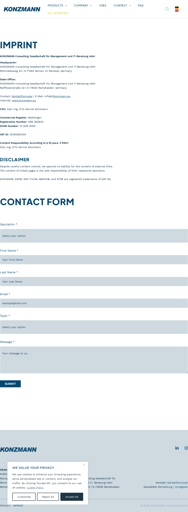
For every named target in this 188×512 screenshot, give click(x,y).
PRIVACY (5, 505)
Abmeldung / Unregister (173, 486)
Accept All (72, 496)
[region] (47, 483)
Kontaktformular (22, 96)
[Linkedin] (177, 448)
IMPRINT (18, 505)
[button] (65, 5)
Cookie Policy (35, 487)
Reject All (48, 496)
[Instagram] (186, 448)
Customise (24, 496)
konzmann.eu (62, 96)
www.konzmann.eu (24, 100)
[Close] (84, 465)
